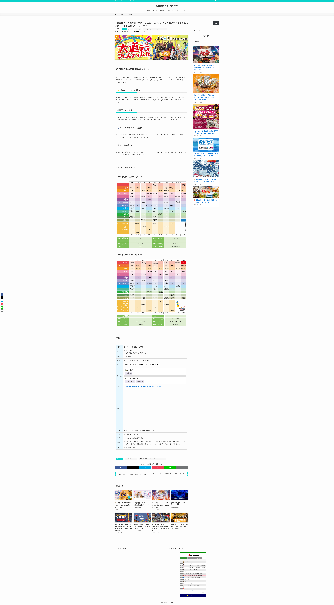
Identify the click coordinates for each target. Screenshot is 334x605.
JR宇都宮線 (140, 381)
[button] (121, 467)
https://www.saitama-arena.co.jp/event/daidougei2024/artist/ (142, 386)
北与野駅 (130, 370)
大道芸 (131, 29)
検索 (216, 23)
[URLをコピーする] (182, 467)
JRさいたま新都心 (147, 29)
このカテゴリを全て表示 (193, 590)
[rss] (216, 1)
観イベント (124, 29)
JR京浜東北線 (130, 381)
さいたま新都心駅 (132, 378)
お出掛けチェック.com (167, 6)
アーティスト (137, 29)
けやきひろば (155, 29)
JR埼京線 (129, 373)
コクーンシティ (163, 29)
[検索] (218, 1)
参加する (204, 592)
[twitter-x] (213, 1)
